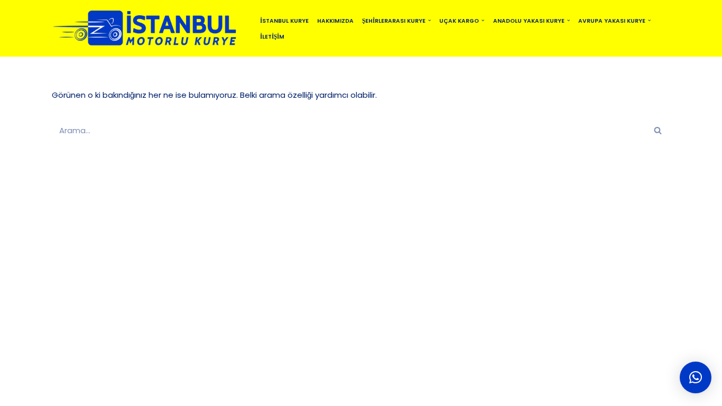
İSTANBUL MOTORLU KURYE (165, 393)
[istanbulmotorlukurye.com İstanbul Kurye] (147, 28)
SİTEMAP (242, 393)
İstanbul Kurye (284, 21)
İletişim (272, 37)
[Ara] (658, 130)
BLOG (281, 393)
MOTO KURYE (329, 393)
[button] (429, 20)
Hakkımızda (335, 21)
